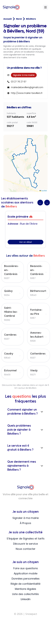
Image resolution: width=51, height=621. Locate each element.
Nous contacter (25, 549)
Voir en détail (25, 242)
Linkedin (25, 599)
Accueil (7, 18)
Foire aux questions (25, 568)
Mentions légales (25, 589)
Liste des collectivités (25, 594)
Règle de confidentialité (25, 584)
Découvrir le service (25, 543)
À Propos (25, 523)
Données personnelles (26, 578)
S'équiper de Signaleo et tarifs (25, 538)
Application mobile (25, 573)
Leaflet (44, 190)
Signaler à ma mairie (23, 75)
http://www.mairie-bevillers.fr (26, 93)
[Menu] (45, 7)
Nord (19, 18)
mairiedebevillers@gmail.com (27, 87)
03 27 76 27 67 (18, 81)
